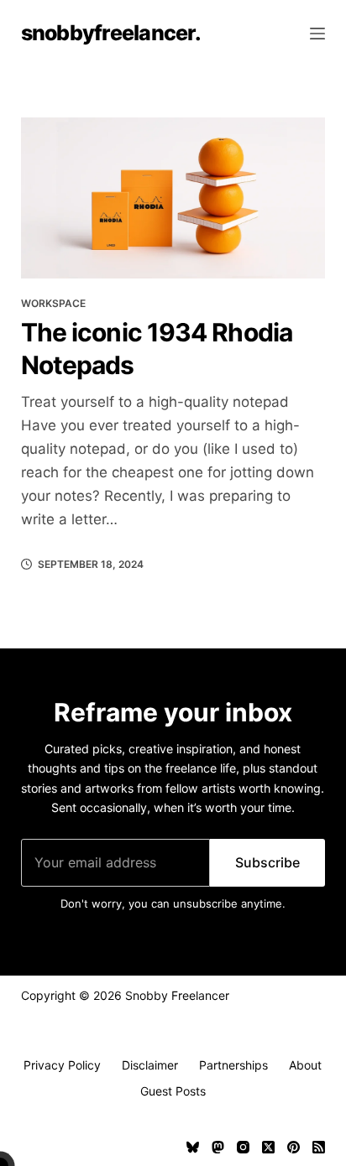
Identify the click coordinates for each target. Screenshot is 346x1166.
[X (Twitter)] (268, 1147)
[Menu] (317, 33)
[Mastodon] (218, 1147)
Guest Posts (173, 1091)
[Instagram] (243, 1147)
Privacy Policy (62, 1065)
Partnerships (233, 1065)
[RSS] (318, 1147)
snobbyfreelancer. (111, 32)
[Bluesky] (192, 1147)
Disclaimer (150, 1065)
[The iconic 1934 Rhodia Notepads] (173, 197)
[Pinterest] (293, 1147)
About (305, 1065)
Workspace (53, 303)
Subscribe (267, 862)
